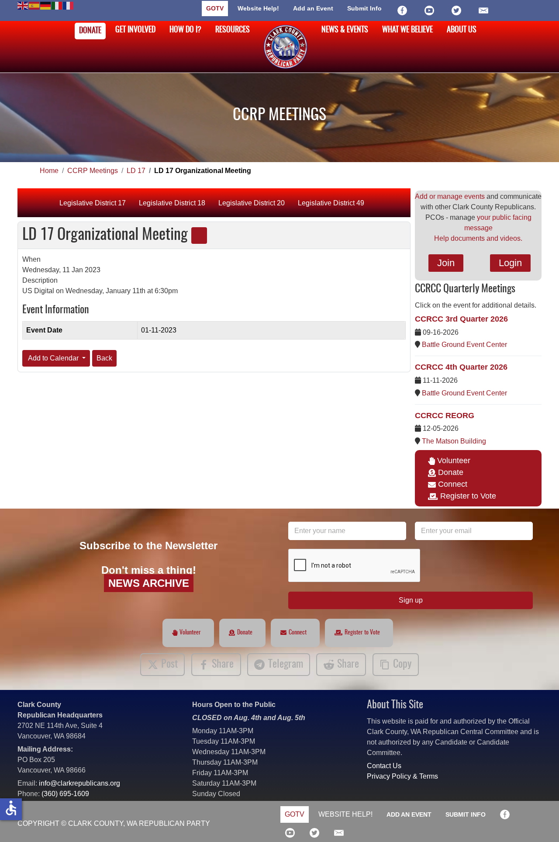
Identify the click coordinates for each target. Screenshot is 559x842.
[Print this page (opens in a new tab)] (199, 235)
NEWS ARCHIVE (148, 583)
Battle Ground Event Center (464, 344)
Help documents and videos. (478, 238)
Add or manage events (450, 196)
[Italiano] (57, 5)
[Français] (68, 5)
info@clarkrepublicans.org (79, 783)
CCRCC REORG (444, 415)
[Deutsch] (46, 5)
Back (104, 358)
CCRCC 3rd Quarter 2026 (461, 319)
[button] (539, 822)
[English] (23, 5)
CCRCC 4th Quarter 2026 (461, 367)
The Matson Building (454, 441)
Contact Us (384, 765)
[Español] (34, 5)
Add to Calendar (53, 358)
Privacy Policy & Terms (402, 776)
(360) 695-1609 (65, 793)
